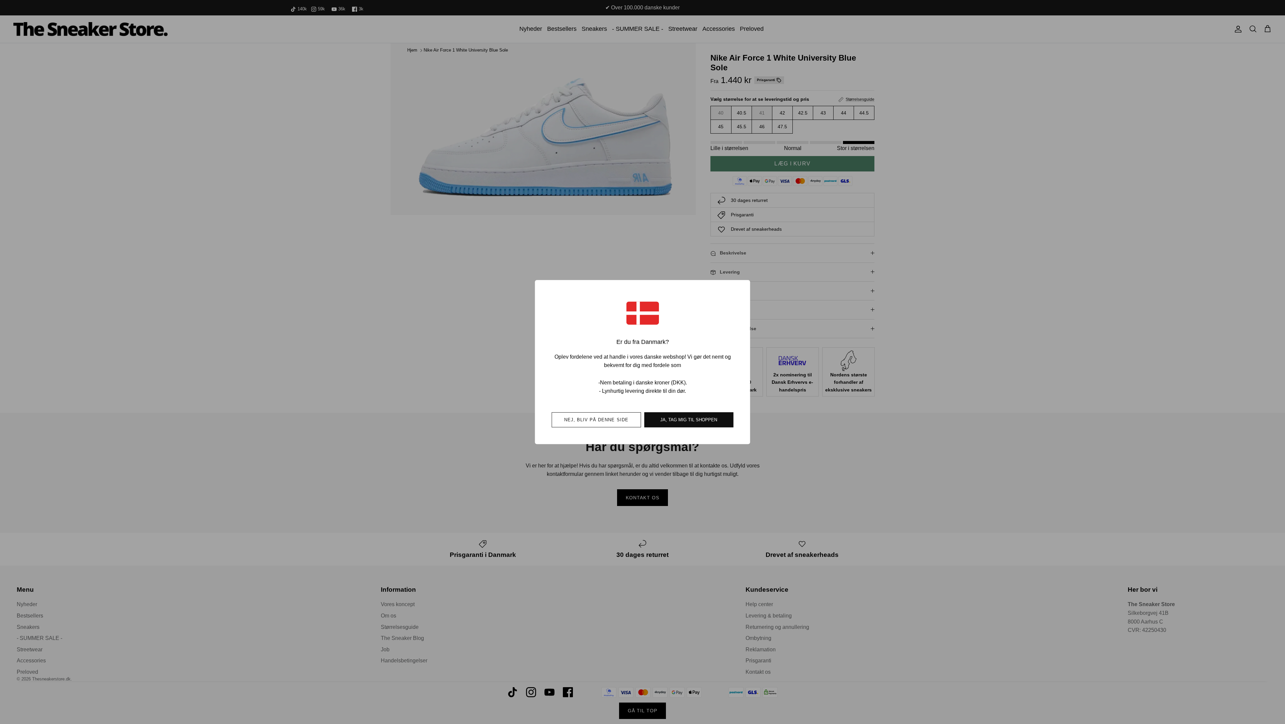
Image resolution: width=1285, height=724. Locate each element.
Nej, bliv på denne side (596, 419)
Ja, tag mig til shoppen (688, 419)
